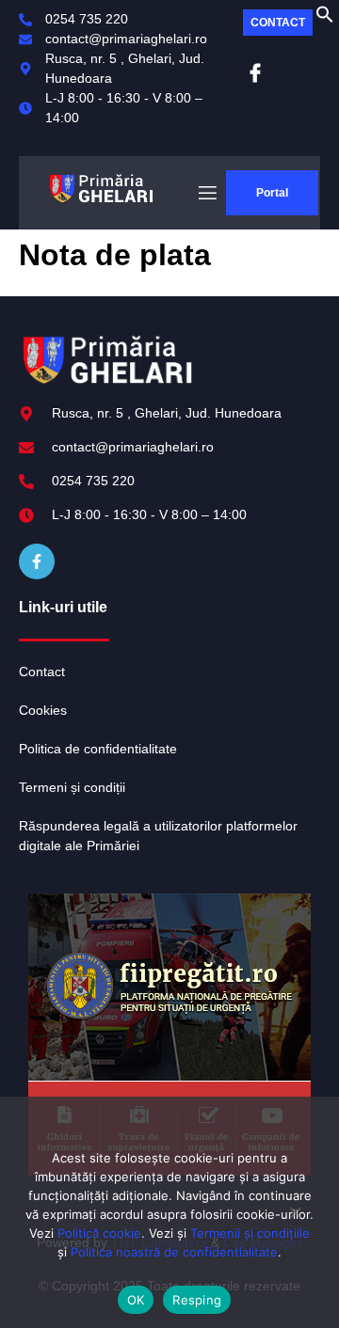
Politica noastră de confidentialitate (174, 1251)
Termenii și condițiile (250, 1233)
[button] (324, 18)
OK (136, 1299)
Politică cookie (99, 1233)
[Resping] (295, 1220)
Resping (196, 1299)
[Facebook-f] (37, 561)
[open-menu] (206, 193)
